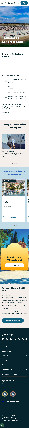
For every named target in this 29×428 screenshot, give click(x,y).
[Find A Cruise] (24, 3)
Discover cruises (14, 265)
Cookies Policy (6, 420)
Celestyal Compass (7, 383)
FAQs (15, 405)
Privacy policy (6, 422)
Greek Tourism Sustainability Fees (11, 419)
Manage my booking (13, 320)
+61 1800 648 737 (18, 3)
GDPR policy (14, 420)
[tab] (13, 164)
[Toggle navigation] (2, 3)
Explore (13, 217)
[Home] (10, 3)
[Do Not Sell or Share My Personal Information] (2, 425)
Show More (5, 112)
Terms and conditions (8, 417)
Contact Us (8, 405)
